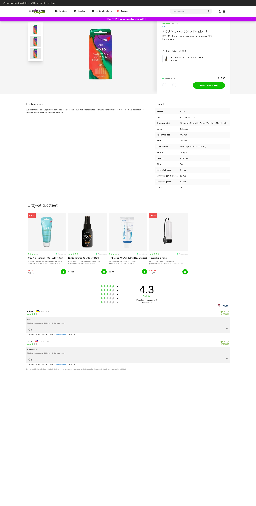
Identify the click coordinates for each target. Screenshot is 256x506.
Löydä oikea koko (103, 11)
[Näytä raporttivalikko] (227, 329)
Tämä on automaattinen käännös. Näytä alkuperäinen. (46, 323)
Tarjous (124, 11)
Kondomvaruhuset (60, 334)
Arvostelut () (167, 26)
